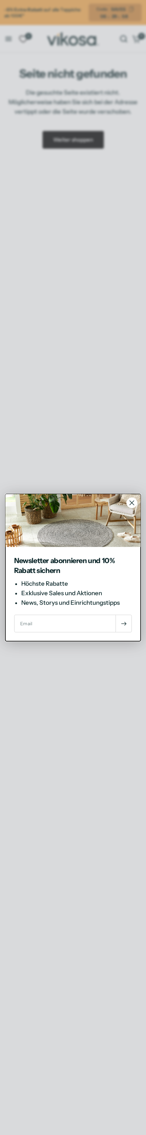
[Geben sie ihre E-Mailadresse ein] (124, 623)
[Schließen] (132, 502)
